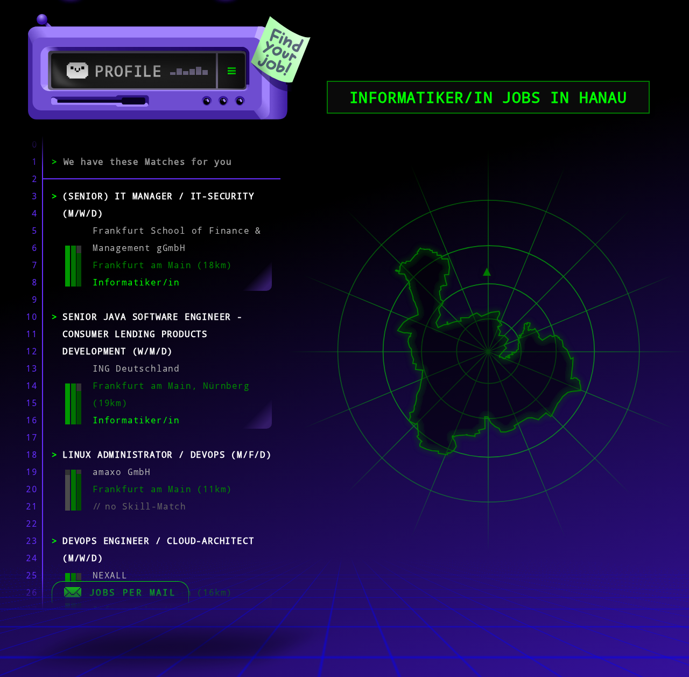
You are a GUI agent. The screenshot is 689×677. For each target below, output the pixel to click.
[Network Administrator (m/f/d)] (487, 270)
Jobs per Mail (132, 592)
